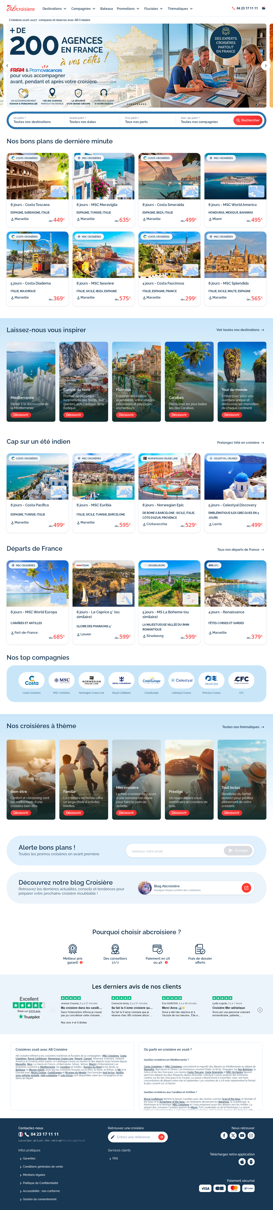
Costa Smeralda (214, 1072)
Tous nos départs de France (238, 550)
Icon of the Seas (231, 1099)
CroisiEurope (55, 1072)
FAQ (115, 1158)
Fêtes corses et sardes (226, 623)
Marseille (21, 1064)
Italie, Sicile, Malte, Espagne (229, 291)
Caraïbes (65, 1067)
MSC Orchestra (234, 1072)
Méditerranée (47, 1067)
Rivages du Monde (75, 1072)
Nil (119, 1069)
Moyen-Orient (36, 1069)
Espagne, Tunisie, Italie (94, 212)
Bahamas (223, 1101)
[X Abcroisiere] (233, 1136)
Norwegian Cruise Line (60, 1058)
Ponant (78, 1058)
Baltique (20, 1069)
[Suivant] (266, 65)
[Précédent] (7, 65)
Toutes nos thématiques (240, 727)
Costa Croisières (153, 1066)
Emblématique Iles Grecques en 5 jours (233, 515)
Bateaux (106, 9)
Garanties (29, 1158)
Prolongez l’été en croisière (238, 443)
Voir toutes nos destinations (237, 330)
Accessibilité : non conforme (41, 1191)
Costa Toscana (195, 1072)
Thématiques (178, 9)
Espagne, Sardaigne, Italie (30, 212)
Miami (92, 1064)
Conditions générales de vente (43, 1166)
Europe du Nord (93, 1067)
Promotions (126, 9)
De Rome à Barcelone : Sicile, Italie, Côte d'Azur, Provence (168, 515)
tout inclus (109, 1072)
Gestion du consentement (40, 1199)
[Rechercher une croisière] (161, 1137)
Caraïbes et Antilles (26, 623)
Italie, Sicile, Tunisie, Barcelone (101, 514)
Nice (29, 1064)
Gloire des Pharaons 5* (94, 626)
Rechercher (250, 120)
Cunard (88, 1058)
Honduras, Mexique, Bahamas (230, 212)
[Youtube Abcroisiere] (242, 1136)
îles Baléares (245, 1069)
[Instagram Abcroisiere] (251, 1136)
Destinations (52, 9)
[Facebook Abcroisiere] (224, 1136)
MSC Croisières (110, 1055)
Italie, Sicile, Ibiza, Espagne (97, 291)
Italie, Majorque (23, 291)
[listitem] (32, 683)
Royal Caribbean (37, 1058)
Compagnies (81, 9)
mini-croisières (49, 1075)
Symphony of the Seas (172, 1101)
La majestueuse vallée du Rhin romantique (165, 627)
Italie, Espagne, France (159, 291)
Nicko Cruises (38, 1072)
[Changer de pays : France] (20, 1134)
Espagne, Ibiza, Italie (157, 212)
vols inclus (67, 1075)
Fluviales (151, 9)
